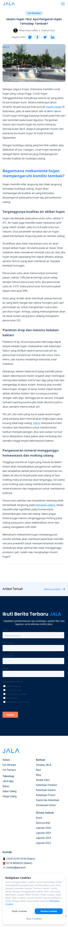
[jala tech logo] (9, 3)
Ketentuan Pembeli (46, 785)
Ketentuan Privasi (45, 795)
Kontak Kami (43, 779)
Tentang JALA (43, 764)
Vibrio (36, 423)
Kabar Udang (9, 791)
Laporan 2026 (43, 827)
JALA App (8, 781)
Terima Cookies (48, 911)
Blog (38, 774)
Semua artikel (52, 589)
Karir (38, 769)
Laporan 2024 (43, 837)
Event (39, 817)
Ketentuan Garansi (46, 790)
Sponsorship (43, 822)
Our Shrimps (9, 764)
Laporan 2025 (43, 832)
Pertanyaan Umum (46, 805)
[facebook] (37, 37)
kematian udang (45, 505)
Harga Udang (10, 796)
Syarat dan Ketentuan (47, 800)
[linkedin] (52, 37)
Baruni (6, 786)
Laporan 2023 (43, 842)
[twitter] (45, 37)
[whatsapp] (30, 37)
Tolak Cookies (19, 911)
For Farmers (9, 769)
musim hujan (54, 107)
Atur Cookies (34, 918)
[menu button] (62, 3)
